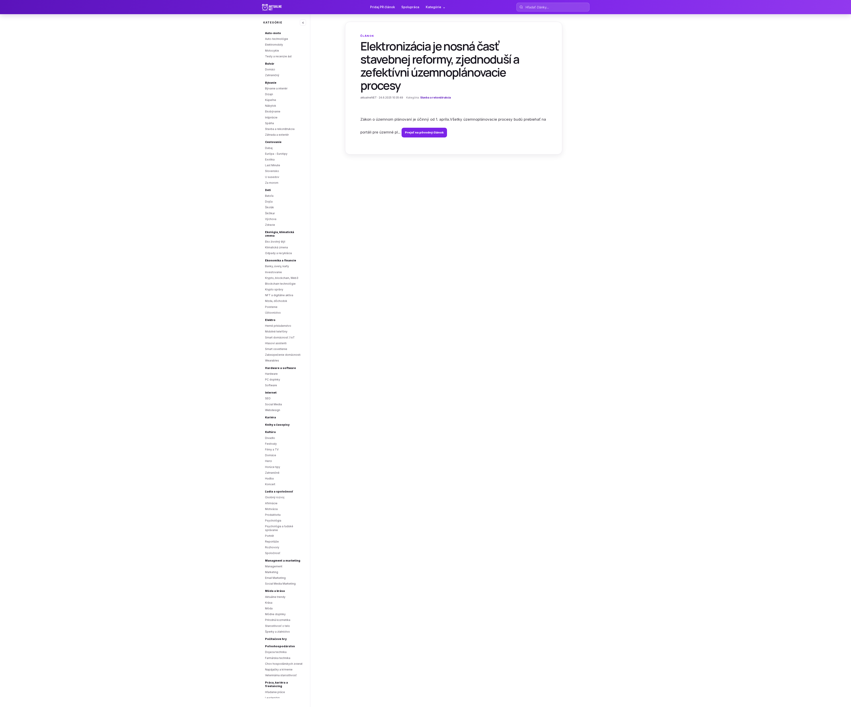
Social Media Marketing (280, 583)
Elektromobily (274, 44)
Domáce (270, 455)
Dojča (269, 201)
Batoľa (269, 195)
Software (271, 385)
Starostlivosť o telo (277, 626)
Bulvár (269, 63)
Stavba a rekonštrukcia (280, 129)
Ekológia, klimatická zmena (279, 233)
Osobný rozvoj (274, 497)
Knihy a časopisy (277, 424)
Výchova (270, 219)
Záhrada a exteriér (277, 134)
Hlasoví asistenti (276, 343)
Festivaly (271, 443)
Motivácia (271, 509)
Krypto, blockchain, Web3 (281, 278)
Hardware (271, 373)
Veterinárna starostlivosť (281, 675)
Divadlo (270, 438)
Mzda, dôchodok (276, 301)
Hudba (269, 478)
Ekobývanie (272, 111)
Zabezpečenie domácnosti (283, 354)
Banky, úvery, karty (277, 266)
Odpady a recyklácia (278, 253)
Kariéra (270, 417)
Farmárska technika (277, 658)
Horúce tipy (272, 467)
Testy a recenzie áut (278, 56)
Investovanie (273, 272)
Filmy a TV (272, 449)
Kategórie (435, 7)
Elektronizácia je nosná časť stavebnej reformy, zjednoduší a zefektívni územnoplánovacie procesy (439, 65)
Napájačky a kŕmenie (279, 669)
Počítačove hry (276, 639)
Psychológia (273, 520)
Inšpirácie (271, 117)
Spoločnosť (272, 553)
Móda (269, 608)
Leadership (272, 697)
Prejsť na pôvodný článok (424, 132)
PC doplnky (272, 379)
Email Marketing (275, 578)
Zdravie (270, 224)
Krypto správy (274, 289)
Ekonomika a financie (280, 260)
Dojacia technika (276, 652)
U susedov (272, 177)
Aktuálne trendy (275, 597)
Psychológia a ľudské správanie (279, 528)
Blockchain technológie (280, 283)
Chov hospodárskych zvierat (284, 663)
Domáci (270, 69)
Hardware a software (280, 368)
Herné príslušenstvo (278, 325)
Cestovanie (273, 142)
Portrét (269, 535)
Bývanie (270, 82)
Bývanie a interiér (276, 88)
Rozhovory (272, 547)
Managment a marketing (282, 560)
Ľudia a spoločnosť (279, 491)
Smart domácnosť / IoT (280, 337)
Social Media (273, 404)
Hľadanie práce (275, 692)
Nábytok (270, 105)
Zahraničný (272, 75)
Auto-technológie (276, 39)
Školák (269, 207)
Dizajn (269, 94)
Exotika (270, 159)
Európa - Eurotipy (276, 153)
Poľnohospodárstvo (280, 646)
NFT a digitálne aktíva (279, 295)
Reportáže (272, 541)
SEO (268, 398)
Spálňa (269, 123)
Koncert (270, 484)
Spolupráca (410, 7)
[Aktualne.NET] (280, 7)
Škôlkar (270, 213)
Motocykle (272, 50)
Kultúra (270, 432)
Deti (268, 190)
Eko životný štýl (275, 241)
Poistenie (271, 307)
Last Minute (272, 165)
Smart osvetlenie (276, 349)
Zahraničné (272, 472)
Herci (268, 461)
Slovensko (272, 171)
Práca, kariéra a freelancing (276, 684)
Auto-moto (273, 33)
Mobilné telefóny (276, 331)
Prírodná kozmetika (277, 620)
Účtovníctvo (273, 312)
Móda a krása (275, 591)
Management (273, 566)
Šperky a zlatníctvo (277, 631)
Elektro (270, 320)
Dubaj (269, 148)
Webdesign (272, 410)
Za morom (271, 182)
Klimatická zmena (276, 247)
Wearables (272, 360)
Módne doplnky (275, 614)
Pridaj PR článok (382, 7)
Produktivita (273, 514)
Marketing (271, 572)
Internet (271, 392)
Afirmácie (271, 503)
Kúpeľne (270, 100)
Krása (268, 602)
